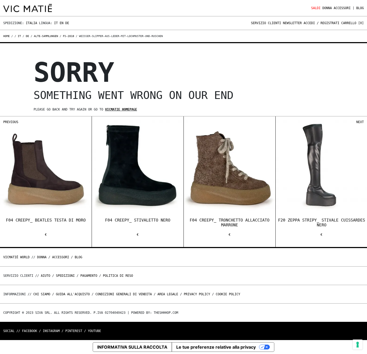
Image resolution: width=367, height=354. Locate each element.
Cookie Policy (228, 294)
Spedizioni (65, 276)
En (61, 23)
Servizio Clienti (266, 23)
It (56, 23)
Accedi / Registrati (321, 23)
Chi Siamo (41, 294)
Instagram (51, 331)
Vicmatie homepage (121, 109)
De (67, 23)
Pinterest (73, 331)
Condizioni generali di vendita (123, 294)
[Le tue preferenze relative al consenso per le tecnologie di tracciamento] (357, 345)
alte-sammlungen (46, 36)
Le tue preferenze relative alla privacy (216, 347)
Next (360, 122)
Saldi (316, 8)
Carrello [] (352, 23)
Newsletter (292, 23)
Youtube (94, 331)
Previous (10, 122)
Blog (360, 8)
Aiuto (45, 276)
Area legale (167, 294)
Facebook (29, 331)
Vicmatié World (16, 257)
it (19, 36)
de (27, 36)
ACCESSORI (342, 8)
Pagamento (88, 276)
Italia (31, 23)
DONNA (327, 8)
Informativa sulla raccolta (132, 347)
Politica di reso (118, 276)
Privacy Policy (197, 294)
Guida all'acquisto (73, 294)
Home (7, 36)
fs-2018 (68, 36)
